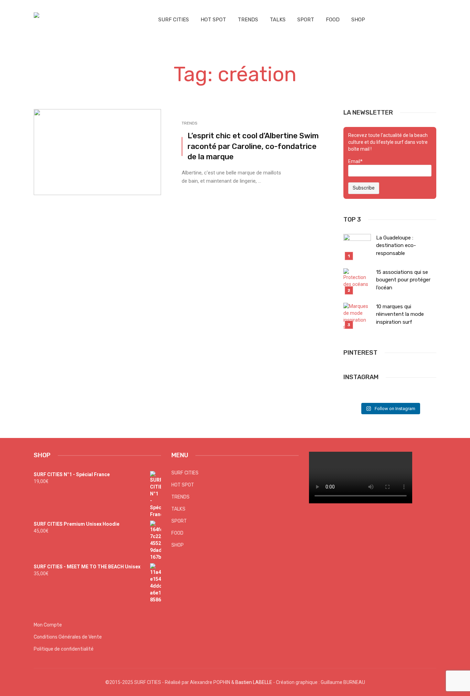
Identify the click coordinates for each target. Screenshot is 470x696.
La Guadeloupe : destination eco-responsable (396, 245)
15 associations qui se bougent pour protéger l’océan (403, 280)
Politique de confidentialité (64, 649)
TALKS (278, 20)
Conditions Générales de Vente (68, 637)
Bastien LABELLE (253, 682)
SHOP (358, 20)
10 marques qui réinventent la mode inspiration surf (400, 314)
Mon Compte (48, 625)
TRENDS (248, 20)
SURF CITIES (173, 20)
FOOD (333, 20)
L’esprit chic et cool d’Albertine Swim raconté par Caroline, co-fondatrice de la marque (253, 146)
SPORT (305, 20)
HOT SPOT (213, 20)
